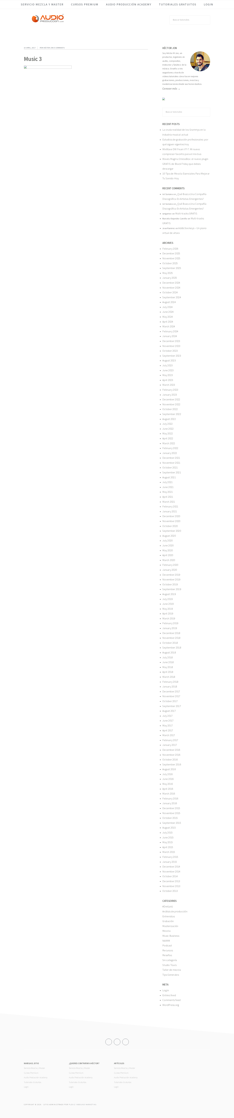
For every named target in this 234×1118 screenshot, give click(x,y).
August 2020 (169, 535)
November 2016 (171, 754)
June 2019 (168, 604)
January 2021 (169, 511)
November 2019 (171, 579)
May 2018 (167, 667)
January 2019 (169, 628)
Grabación (168, 921)
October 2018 (170, 642)
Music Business (170, 935)
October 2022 (170, 409)
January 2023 (169, 394)
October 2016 (170, 759)
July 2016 (167, 774)
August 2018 (169, 652)
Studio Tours (169, 965)
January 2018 (169, 686)
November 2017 (171, 696)
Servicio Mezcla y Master (34, 1068)
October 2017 (170, 701)
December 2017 (171, 691)
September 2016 (171, 764)
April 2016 (167, 789)
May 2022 (167, 433)
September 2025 (171, 268)
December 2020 (171, 516)
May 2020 (167, 550)
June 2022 (168, 428)
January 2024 (169, 336)
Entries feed (169, 995)
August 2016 (169, 769)
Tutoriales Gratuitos (32, 1082)
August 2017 (169, 711)
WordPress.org (170, 1005)
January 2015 (169, 862)
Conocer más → (171, 88)
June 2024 (168, 311)
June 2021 (168, 487)
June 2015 (168, 837)
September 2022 (171, 414)
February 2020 (170, 565)
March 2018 (168, 677)
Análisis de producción (174, 911)
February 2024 (170, 331)
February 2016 (170, 798)
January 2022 (169, 453)
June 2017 (168, 720)
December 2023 (171, 341)
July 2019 (167, 599)
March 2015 (168, 852)
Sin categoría (169, 960)
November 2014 (171, 871)
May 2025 (167, 273)
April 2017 (167, 730)
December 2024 (171, 282)
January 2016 (169, 803)
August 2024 (169, 302)
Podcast (167, 945)
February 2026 (170, 248)
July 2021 (167, 482)
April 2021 (167, 496)
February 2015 (170, 857)
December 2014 (171, 866)
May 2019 (167, 608)
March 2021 (168, 501)
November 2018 (171, 638)
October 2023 (170, 350)
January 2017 (169, 745)
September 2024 (171, 297)
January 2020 (169, 569)
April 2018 (167, 672)
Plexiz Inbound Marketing (82, 1105)
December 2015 (171, 808)
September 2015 (171, 823)
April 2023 (167, 380)
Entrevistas (168, 916)
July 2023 (167, 365)
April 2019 (167, 613)
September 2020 (171, 531)
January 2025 (169, 277)
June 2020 (168, 545)
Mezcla (166, 931)
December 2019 (171, 574)
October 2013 (170, 891)
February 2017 (170, 740)
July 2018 (167, 657)
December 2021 (171, 458)
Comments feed (171, 1000)
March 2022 (168, 443)
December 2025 (171, 253)
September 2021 (171, 472)
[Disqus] (86, 133)
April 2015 (167, 847)
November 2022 (171, 404)
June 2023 (168, 370)
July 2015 (167, 832)
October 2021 (170, 467)
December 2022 (171, 399)
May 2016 (167, 784)
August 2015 (169, 827)
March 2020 (168, 560)
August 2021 (169, 477)
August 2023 (169, 360)
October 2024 (170, 292)
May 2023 (167, 375)
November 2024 (171, 287)
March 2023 (168, 385)
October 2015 (170, 818)
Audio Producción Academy (35, 1077)
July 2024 (167, 307)
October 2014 (170, 876)
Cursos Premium (31, 1073)
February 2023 (170, 389)
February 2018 (170, 681)
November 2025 (171, 258)
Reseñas (167, 955)
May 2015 (167, 842)
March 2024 (168, 326)
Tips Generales (170, 974)
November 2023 (171, 346)
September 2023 (171, 355)
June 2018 (168, 662)
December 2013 (171, 881)
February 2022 (170, 448)
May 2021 (167, 492)
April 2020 (167, 555)
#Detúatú (167, 906)
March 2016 (168, 793)
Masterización (170, 926)
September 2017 (171, 706)
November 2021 (171, 462)
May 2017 (167, 725)
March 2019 (168, 618)
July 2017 (167, 715)
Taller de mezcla (171, 970)
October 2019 (170, 584)
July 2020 (167, 540)
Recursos (167, 950)
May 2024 (167, 316)
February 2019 (170, 623)
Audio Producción (48, 21)
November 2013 (171, 886)
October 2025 (170, 263)
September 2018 (171, 647)
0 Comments (59, 48)
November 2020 (171, 521)
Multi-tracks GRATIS (186, 213)
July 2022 (167, 423)
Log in (165, 990)
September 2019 (171, 589)
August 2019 (169, 594)
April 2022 (167, 438)
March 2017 (168, 735)
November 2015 (171, 813)
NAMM (166, 940)
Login (26, 1087)
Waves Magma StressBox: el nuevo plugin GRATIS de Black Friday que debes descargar (185, 163)
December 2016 (171, 750)
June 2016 (168, 779)
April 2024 (167, 321)
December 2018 (171, 633)
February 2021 (170, 506)
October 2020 (170, 526)
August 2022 (169, 419)
